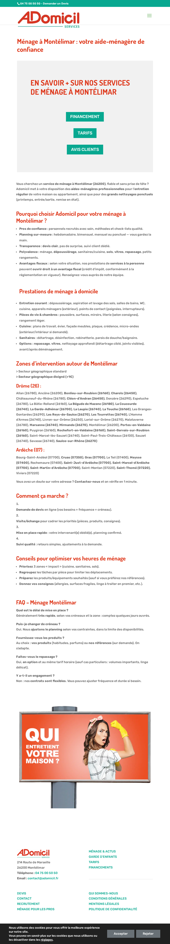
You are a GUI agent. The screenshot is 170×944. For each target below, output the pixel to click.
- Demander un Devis (54, 3)
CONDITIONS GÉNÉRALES (108, 898)
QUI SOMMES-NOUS (103, 893)
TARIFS (85, 133)
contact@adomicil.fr (43, 878)
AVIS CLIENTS (85, 149)
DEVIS (21, 893)
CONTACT (24, 898)
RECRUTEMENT (28, 904)
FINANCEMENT (85, 116)
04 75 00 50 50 (30, 3)
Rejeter (148, 934)
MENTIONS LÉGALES (104, 904)
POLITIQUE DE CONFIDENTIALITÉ (113, 909)
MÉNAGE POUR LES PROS (35, 909)
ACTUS (110, 851)
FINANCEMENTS (101, 867)
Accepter (121, 934)
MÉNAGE (95, 851)
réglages (47, 939)
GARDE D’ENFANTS (103, 857)
